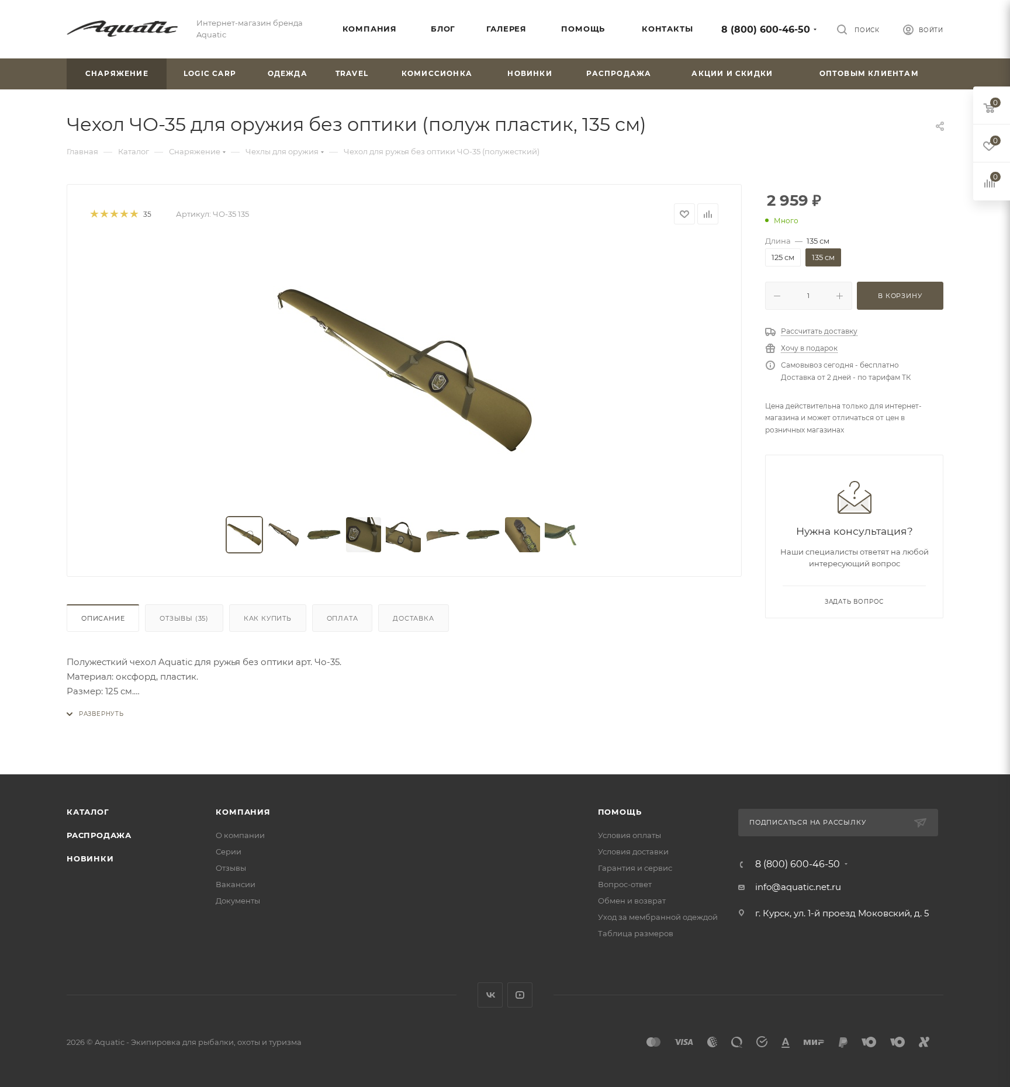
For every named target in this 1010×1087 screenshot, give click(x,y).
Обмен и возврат (632, 900)
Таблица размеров (635, 933)
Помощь (620, 811)
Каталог (88, 811)
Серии (228, 851)
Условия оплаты (629, 835)
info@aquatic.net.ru (798, 886)
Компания (243, 811)
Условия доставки (633, 851)
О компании (240, 835)
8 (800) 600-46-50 (765, 29)
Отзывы (184, 618)
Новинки (90, 858)
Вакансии (235, 884)
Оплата (342, 618)
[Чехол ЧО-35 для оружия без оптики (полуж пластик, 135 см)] (404, 370)
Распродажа (99, 835)
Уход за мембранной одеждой (658, 917)
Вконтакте (490, 995)
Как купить (268, 618)
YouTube (519, 995)
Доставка (413, 618)
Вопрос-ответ (625, 884)
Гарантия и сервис (635, 868)
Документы (238, 900)
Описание (102, 618)
